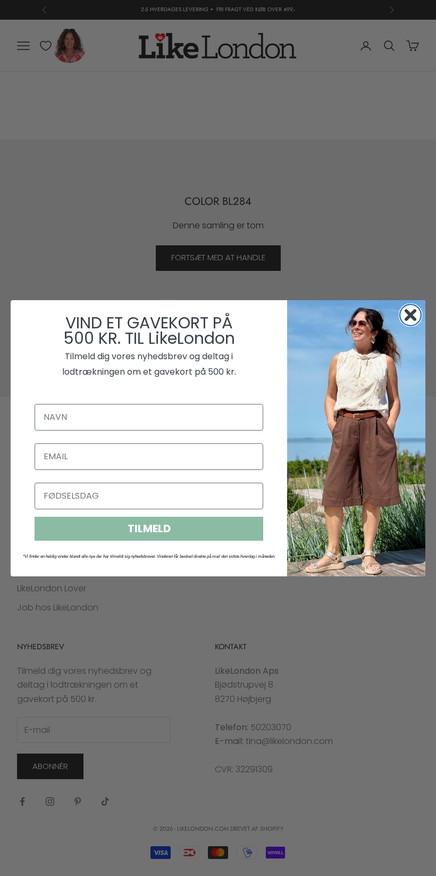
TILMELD (149, 528)
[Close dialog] (410, 315)
